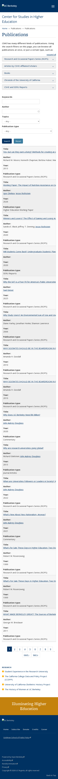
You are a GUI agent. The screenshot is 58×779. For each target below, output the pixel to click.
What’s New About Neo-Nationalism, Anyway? (24, 514)
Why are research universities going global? (23, 448)
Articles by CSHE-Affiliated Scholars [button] (20, 66)
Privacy (5, 767)
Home (4, 28)
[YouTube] (15, 725)
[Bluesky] (25, 725)
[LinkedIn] (10, 725)
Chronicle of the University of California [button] (22, 80)
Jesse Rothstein (23, 193)
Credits (35, 729)
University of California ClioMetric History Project (27, 684)
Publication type (10, 126)
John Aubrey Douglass (13, 423)
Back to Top (51, 775)
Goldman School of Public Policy (17, 737)
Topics (5, 116)
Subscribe (15, 729)
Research (6, 667)
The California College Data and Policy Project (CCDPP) (26, 678)
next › (27, 655)
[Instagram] (20, 725)
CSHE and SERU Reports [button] (15, 87)
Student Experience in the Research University (26, 671)
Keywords (7, 97)
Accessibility (7, 760)
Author (5, 106)
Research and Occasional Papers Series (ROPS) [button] (26, 59)
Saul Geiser (8, 290)
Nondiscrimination (10, 764)
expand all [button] (51, 54)
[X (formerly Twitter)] (4, 725)
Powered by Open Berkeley (13, 757)
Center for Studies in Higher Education (22, 19)
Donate (26, 729)
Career (44, 729)
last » (36, 655)
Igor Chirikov (9, 193)
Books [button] (7, 73)
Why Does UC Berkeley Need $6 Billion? (21, 414)
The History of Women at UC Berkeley (22, 689)
